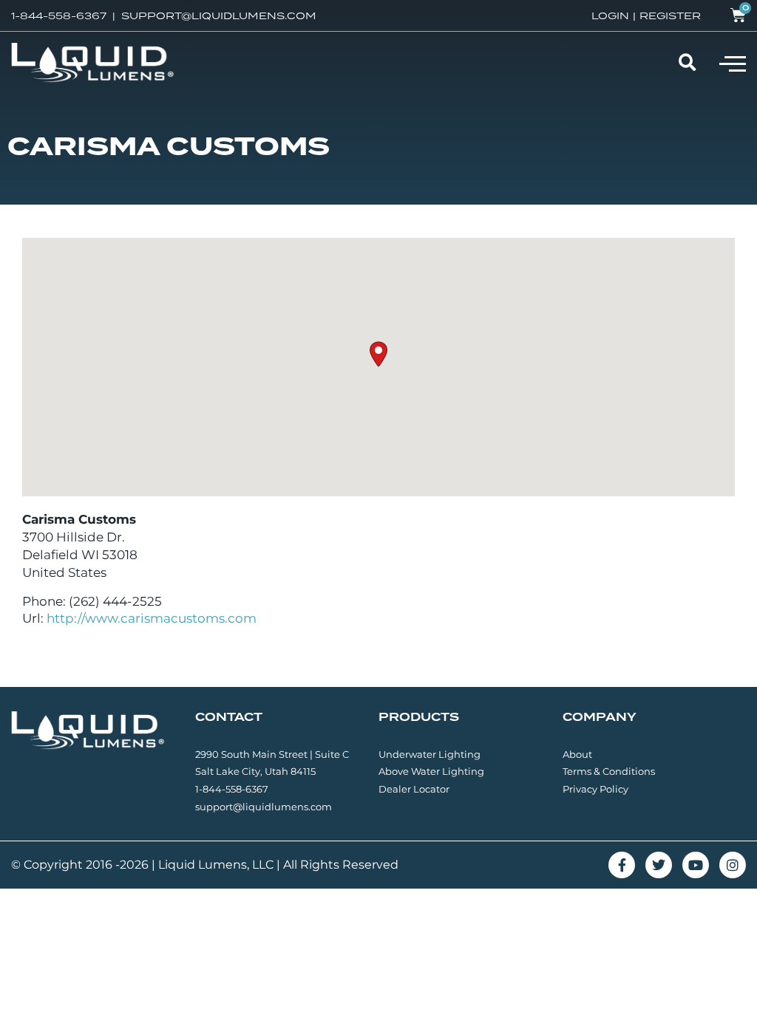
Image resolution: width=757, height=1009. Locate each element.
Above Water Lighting (431, 771)
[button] (732, 62)
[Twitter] (658, 865)
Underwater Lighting (429, 754)
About (577, 754)
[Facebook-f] (621, 865)
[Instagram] (732, 865)
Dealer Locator (413, 789)
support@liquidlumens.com (263, 807)
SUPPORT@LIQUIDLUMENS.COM (218, 15)
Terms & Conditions (609, 771)
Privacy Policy (595, 789)
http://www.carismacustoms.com (152, 618)
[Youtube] (695, 865)
